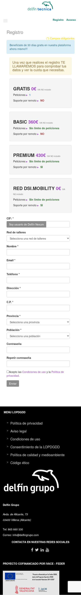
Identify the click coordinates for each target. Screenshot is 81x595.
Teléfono (13, 274)
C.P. (10, 302)
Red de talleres (16, 232)
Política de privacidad (26, 423)
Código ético (19, 462)
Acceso (71, 19)
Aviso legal (18, 430)
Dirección (14, 288)
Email (11, 260)
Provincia (13, 316)
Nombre (12, 246)
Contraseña (14, 344)
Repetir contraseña (19, 358)
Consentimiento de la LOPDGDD (35, 446)
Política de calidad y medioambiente (37, 454)
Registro (58, 19)
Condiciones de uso (34, 372)
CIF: (10, 218)
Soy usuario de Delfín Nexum (26, 224)
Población (14, 330)
